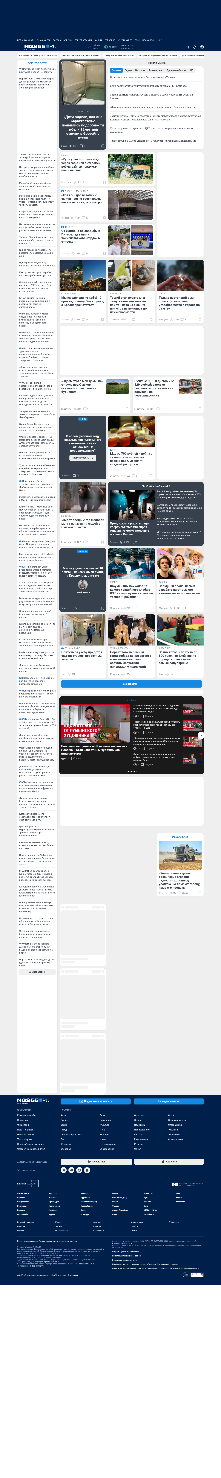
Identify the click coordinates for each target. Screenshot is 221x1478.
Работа (138, 1023)
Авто (63, 1004)
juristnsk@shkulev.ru (86, 1152)
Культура (104, 1013)
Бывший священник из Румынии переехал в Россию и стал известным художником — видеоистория (94, 749)
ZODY (137, 40)
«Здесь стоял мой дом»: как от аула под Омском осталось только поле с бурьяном (82, 386)
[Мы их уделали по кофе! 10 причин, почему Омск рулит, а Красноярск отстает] (83, 275)
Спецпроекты (175, 1028)
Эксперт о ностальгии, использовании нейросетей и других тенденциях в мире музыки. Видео (154, 757)
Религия (138, 1032)
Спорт (171, 1004)
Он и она (139, 1004)
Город (64, 1018)
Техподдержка (24, 1028)
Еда (62, 1028)
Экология (173, 1018)
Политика (139, 1013)
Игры (161, 40)
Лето (102, 1018)
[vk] (71, 1059)
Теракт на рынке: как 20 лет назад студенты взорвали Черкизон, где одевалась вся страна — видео (157, 724)
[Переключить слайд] (201, 735)
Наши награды (25, 1018)
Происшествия (142, 1018)
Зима (102, 1004)
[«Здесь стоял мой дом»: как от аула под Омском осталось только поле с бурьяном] (117, 386)
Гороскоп (110, 40)
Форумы (67, 40)
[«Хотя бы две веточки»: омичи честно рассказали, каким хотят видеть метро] (130, 205)
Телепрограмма (83, 40)
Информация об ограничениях (125, 1140)
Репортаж (180, 836)
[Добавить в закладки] (102, 146)
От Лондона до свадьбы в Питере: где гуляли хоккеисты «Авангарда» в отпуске (80, 236)
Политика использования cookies (126, 1145)
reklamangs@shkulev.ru (122, 1132)
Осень (137, 1008)
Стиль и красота (177, 1008)
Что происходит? (156, 485)
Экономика (174, 1023)
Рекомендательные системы (124, 1149)
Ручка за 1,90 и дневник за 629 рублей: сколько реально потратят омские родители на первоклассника (154, 388)
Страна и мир (175, 1013)
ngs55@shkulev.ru (51, 1150)
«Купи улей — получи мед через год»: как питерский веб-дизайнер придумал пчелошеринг (80, 165)
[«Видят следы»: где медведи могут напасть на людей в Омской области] (83, 497)
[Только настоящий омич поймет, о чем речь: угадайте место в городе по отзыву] (180, 275)
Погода (57, 40)
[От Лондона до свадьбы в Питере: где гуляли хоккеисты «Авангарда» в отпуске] (130, 240)
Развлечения (141, 1028)
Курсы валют (125, 40)
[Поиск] (187, 47)
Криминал (105, 1008)
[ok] (87, 1059)
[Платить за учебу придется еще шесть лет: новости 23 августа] (83, 630)
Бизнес (64, 1008)
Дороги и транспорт (71, 1023)
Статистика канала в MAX (31, 1037)
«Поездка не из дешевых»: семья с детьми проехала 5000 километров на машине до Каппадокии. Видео (156, 708)
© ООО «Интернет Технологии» (65, 1164)
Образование (107, 1037)
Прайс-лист (23, 1008)
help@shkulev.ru (37, 1155)
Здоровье (66, 1037)
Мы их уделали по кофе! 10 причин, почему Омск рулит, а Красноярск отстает (83, 572)
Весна (64, 1013)
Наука (103, 1028)
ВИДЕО (132, 700)
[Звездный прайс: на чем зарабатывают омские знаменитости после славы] (180, 563)
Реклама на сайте (26, 1004)
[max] (79, 1059)
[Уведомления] (194, 47)
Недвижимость (25, 40)
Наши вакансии (25, 1023)
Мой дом (104, 1023)
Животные (66, 1032)
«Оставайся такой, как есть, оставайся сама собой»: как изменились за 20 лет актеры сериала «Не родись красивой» (156, 741)
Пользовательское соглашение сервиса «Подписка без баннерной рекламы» (145, 1153)
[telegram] (64, 1059)
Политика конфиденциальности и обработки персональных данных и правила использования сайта (155, 1157)
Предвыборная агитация (30, 1032)
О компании (23, 1013)
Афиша (98, 40)
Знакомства (43, 40)
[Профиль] (202, 47)
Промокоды (148, 40)
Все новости (37, 63)
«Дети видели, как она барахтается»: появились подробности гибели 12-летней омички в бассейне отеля (83, 127)
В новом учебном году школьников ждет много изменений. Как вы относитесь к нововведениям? (82, 443)
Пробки (111, 47)
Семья (137, 1037)
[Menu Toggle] (19, 47)
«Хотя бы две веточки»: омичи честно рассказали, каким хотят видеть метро (81, 198)
